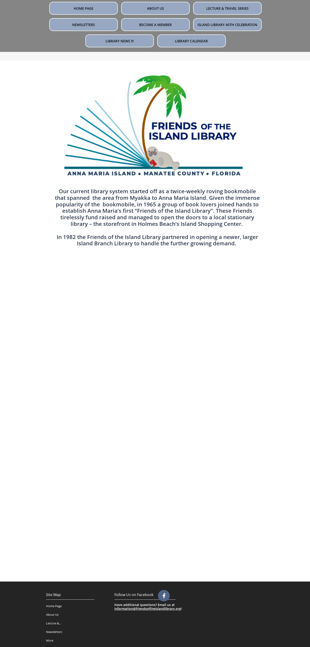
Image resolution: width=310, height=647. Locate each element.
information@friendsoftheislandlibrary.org (147, 608)
